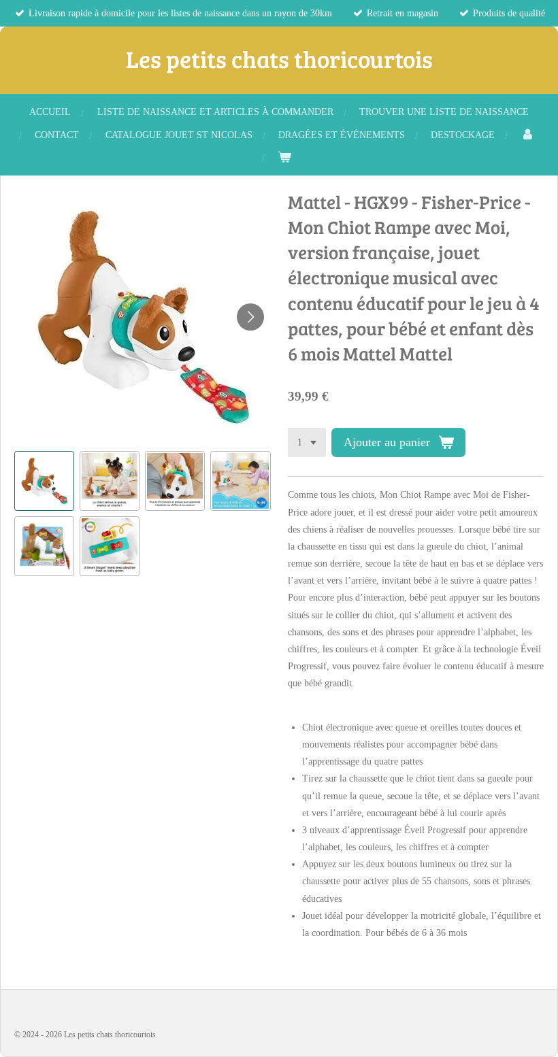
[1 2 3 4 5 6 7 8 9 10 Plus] (307, 443)
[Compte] (528, 135)
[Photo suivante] (250, 317)
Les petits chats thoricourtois (279, 58)
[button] (44, 481)
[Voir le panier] (284, 157)
